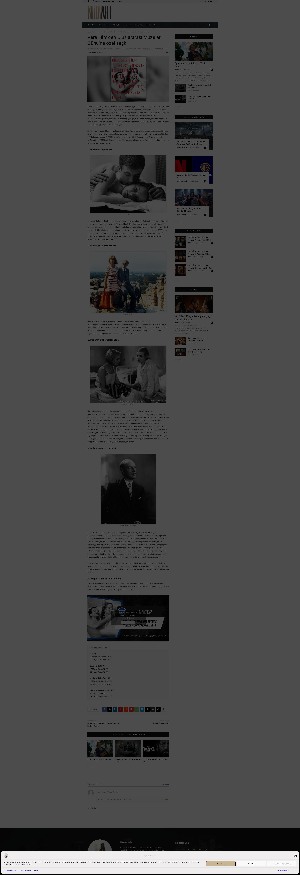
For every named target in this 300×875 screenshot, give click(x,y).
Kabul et (220, 864)
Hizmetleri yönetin (283, 870)
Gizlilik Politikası (25, 870)
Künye (36, 870)
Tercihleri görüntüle (282, 864)
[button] (295, 856)
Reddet (251, 864)
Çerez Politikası (11, 870)
